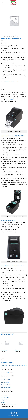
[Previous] (1, 346)
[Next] (27, 346)
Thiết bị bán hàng (5, 36)
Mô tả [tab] (2, 89)
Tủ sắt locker (17, 350)
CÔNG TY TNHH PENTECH (7, 363)
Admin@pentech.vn (9, 372)
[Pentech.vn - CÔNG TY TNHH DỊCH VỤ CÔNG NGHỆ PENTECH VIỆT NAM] (14, 2)
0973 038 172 (13, 404)
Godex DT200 (9, 99)
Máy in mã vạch (14, 36)
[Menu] (2, 2)
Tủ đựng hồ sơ (4, 350)
